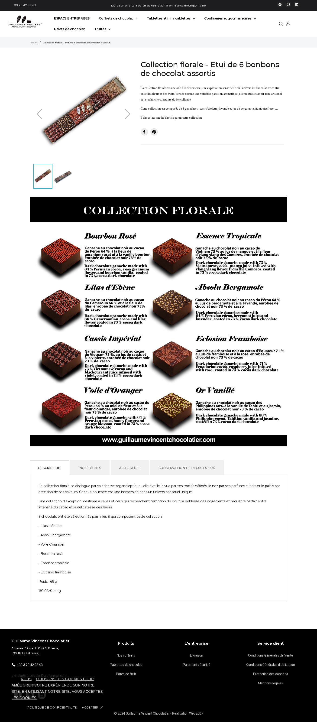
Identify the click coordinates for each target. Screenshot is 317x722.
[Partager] (144, 132)
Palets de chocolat (69, 29)
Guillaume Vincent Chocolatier (41, 641)
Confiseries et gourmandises (227, 18)
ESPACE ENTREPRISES (72, 18)
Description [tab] (49, 468)
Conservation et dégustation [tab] (186, 468)
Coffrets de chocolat (116, 18)
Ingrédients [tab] (89, 468)
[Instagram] (288, 4)
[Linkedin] (297, 4)
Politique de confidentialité (52, 707)
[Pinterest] (154, 132)
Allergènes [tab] (130, 468)
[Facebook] (280, 4)
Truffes (100, 29)
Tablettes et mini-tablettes (169, 18)
